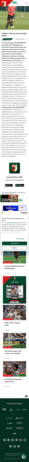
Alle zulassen (14, 243)
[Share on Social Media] (27, 39)
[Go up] (26, 395)
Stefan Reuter (5, 194)
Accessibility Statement (11, 455)
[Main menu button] (26, 3)
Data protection (19, 453)
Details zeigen (20, 238)
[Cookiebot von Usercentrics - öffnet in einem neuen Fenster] (20, 213)
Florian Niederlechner (11, 192)
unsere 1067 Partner (12, 222)
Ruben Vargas (21, 192)
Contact (7, 453)
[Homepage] (3, 3)
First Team (12, 194)
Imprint (12, 453)
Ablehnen (14, 248)
